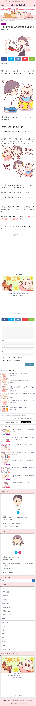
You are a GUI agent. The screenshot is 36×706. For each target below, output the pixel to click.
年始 (3, 637)
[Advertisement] (18, 254)
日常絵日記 (6, 592)
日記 (3, 588)
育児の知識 (5, 622)
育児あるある (5, 603)
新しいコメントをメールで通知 (12, 357)
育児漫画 (4, 599)
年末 (3, 633)
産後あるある (6, 607)
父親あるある (6, 611)
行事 (3, 630)
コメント (4, 326)
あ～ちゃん (5, 641)
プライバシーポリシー (8, 700)
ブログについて (6, 649)
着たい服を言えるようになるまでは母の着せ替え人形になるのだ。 (14, 415)
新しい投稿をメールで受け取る (12, 360)
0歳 (4, 645)
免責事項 (31, 700)
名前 (3, 340)
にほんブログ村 (18, 313)
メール (4, 346)
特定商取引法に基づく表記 (21, 700)
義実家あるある (7, 614)
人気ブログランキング (18, 292)
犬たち (3, 626)
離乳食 (3, 618)
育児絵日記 (4, 370)
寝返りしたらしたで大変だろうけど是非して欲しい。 (24, 418)
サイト (4, 351)
